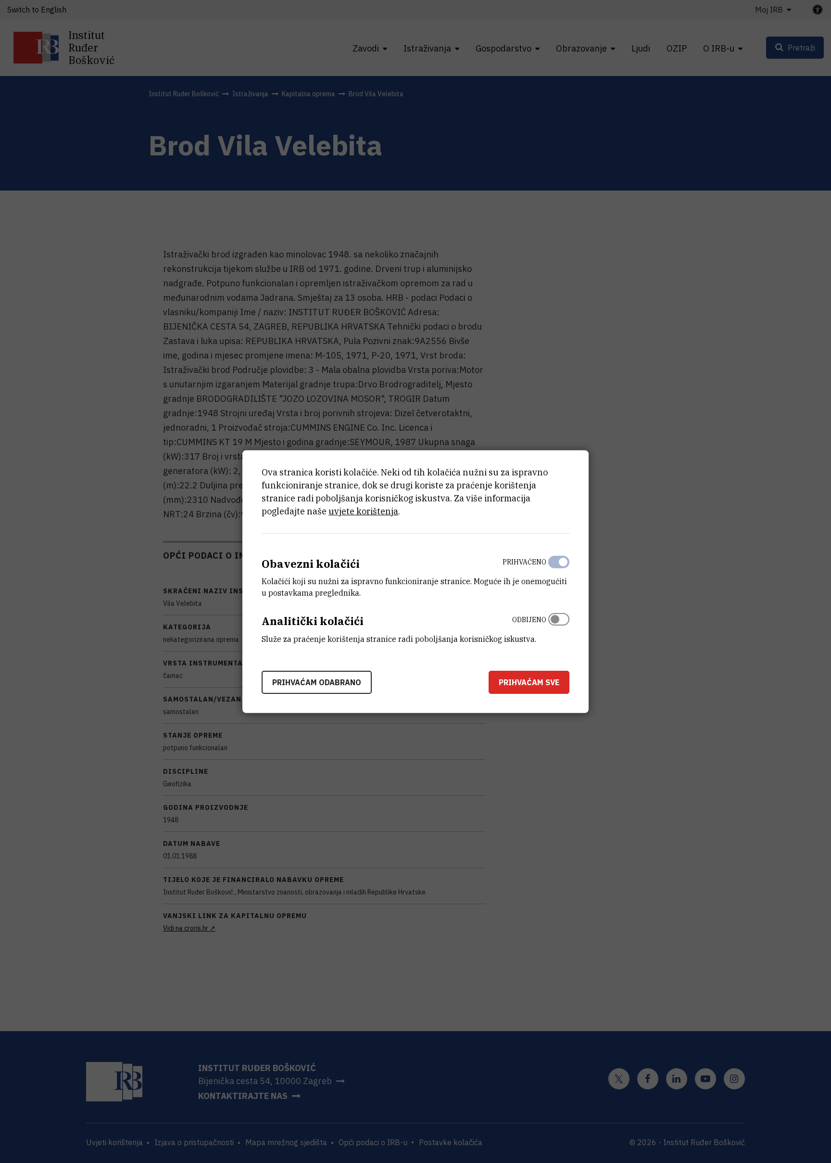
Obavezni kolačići (311, 563)
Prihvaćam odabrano (316, 682)
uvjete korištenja (363, 510)
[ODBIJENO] (558, 627)
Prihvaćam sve (529, 682)
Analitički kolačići (313, 621)
